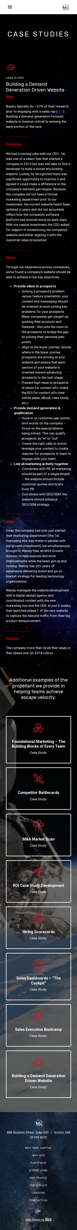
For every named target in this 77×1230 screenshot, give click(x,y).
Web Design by (35, 1219)
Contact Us (39, 1200)
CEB (60, 111)
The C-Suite (38, 1185)
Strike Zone (38, 1170)
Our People (38, 1177)
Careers (38, 1192)
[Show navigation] (9, 7)
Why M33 (38, 1155)
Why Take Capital (38, 1147)
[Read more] (38, 728)
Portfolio (38, 1162)
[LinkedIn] (38, 1211)
